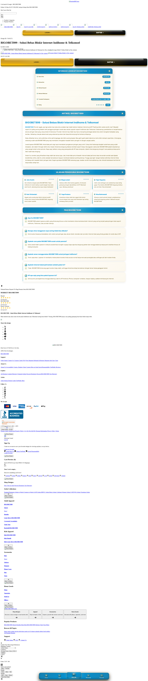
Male (2, 668)
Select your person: (6, 667)
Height (2, 670)
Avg (6, 675)
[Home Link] (10, 608)
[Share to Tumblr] (5, 339)
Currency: (3, 649)
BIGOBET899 (29, 127)
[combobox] (9, 13)
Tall (10, 672)
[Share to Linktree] (5, 332)
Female (7, 668)
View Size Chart (5, 677)
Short (2, 672)
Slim (2, 675)
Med (7, 672)
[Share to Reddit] (5, 337)
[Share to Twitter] (5, 327)
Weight (3, 673)
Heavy (10, 675)
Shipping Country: (6, 646)
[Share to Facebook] (5, 329)
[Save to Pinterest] (5, 334)
